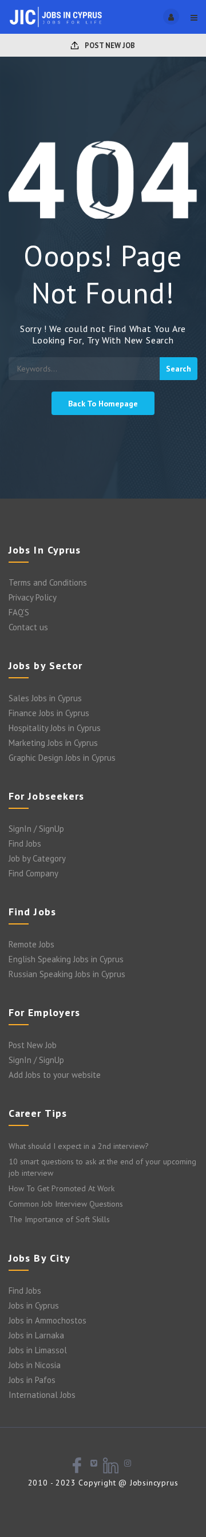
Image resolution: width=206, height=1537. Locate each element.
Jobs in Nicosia (35, 1365)
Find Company (33, 873)
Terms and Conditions (48, 582)
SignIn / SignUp (36, 828)
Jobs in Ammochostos (47, 1320)
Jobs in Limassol (38, 1350)
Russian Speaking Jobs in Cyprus (67, 974)
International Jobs (42, 1394)
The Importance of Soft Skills (59, 1219)
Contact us (28, 627)
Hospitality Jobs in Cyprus (55, 727)
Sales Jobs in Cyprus (45, 698)
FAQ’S (19, 612)
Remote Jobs (31, 944)
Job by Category (37, 858)
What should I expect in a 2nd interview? (79, 1146)
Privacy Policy (33, 597)
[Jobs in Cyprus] (56, 17)
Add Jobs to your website (55, 1074)
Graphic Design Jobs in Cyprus (62, 757)
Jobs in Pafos (32, 1379)
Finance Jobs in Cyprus (49, 713)
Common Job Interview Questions (66, 1204)
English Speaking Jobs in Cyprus (66, 959)
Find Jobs (25, 843)
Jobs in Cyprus (34, 1305)
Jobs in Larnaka (36, 1335)
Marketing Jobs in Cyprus (53, 742)
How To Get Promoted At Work (61, 1188)
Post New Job (109, 45)
